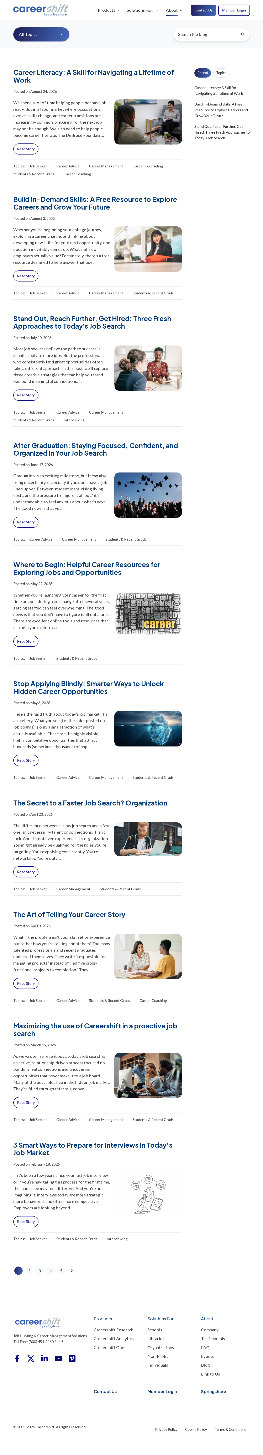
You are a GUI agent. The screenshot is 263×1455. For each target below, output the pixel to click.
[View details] (17, 1358)
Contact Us (203, 10)
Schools (154, 1329)
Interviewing (74, 420)
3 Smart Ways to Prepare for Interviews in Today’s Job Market (93, 1149)
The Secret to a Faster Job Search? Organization (90, 803)
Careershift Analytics (114, 1338)
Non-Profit (157, 1356)
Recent (202, 73)
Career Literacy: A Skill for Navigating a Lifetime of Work (93, 76)
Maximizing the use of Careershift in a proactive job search (95, 1029)
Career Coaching (77, 174)
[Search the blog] (243, 34)
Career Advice (68, 166)
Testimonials (213, 1338)
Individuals (157, 1364)
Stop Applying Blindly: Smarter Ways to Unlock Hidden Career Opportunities (88, 687)
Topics (221, 73)
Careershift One (109, 1347)
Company (210, 1329)
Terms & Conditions (230, 1429)
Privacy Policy (166, 1429)
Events (207, 1356)
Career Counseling (148, 166)
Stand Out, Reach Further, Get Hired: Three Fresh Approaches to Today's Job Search (92, 322)
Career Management (106, 166)
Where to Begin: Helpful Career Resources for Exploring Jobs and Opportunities (86, 568)
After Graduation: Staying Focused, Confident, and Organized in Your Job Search (95, 449)
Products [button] (106, 10)
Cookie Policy (196, 1429)
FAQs (206, 1347)
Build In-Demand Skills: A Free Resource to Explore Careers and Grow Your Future (95, 203)
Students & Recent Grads (33, 174)
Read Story (26, 149)
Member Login (234, 10)
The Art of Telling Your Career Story (69, 914)
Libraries (155, 1338)
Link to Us (210, 1373)
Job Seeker (38, 166)
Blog (205, 1364)
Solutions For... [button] (140, 10)
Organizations (160, 1347)
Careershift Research (113, 1329)
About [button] (172, 10)
